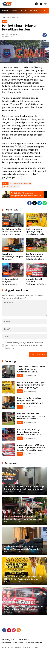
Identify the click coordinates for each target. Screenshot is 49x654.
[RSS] (19, 630)
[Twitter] (34, 203)
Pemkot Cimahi (12, 186)
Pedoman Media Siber (12, 642)
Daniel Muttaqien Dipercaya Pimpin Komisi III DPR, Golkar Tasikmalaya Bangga (36, 232)
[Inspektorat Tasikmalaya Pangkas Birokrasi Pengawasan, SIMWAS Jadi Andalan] (13, 245)
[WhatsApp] (44, 203)
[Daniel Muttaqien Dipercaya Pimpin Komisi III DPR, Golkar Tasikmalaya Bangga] (36, 220)
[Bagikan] (44, 35)
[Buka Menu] (40, 3)
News (5, 21)
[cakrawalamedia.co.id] (17, 3)
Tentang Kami (8, 639)
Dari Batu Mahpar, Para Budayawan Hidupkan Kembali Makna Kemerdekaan (36, 257)
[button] (36, 3)
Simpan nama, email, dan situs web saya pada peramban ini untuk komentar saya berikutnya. (24, 345)
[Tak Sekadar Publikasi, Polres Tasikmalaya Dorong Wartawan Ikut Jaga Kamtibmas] (13, 220)
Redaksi (5, 34)
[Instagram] (14, 630)
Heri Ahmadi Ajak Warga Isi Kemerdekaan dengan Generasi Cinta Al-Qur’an (10, 282)
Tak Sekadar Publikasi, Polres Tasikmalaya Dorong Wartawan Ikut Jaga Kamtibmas (12, 232)
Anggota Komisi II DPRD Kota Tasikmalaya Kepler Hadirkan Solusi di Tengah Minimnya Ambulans (35, 282)
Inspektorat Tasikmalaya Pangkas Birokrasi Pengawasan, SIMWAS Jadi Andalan (12, 257)
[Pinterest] (9, 630)
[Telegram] (39, 203)
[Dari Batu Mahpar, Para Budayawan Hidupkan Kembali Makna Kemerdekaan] (36, 245)
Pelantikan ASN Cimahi (21, 183)
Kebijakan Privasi (34, 642)
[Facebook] (29, 203)
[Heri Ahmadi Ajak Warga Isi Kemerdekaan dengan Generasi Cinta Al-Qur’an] (13, 270)
